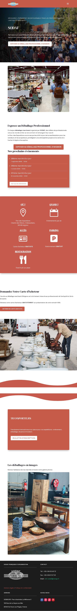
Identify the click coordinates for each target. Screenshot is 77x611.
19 (45, 550)
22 (50, 550)
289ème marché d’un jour (21, 158)
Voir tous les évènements (18, 184)
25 (55, 550)
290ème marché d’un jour (21, 166)
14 (37, 550)
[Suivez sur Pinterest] (53, 599)
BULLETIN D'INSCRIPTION (24, 438)
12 (34, 550)
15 (39, 550)
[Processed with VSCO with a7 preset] (38, 554)
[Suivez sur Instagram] (45, 599)
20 (47, 550)
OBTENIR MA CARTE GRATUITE (12, 309)
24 (53, 550)
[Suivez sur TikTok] (49, 599)
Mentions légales (9, 588)
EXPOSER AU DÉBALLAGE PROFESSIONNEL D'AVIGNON (29, 44)
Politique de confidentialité (23, 588)
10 (31, 550)
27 (58, 550)
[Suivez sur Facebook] (41, 599)
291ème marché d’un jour (21, 173)
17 (42, 550)
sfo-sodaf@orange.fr (52, 579)
